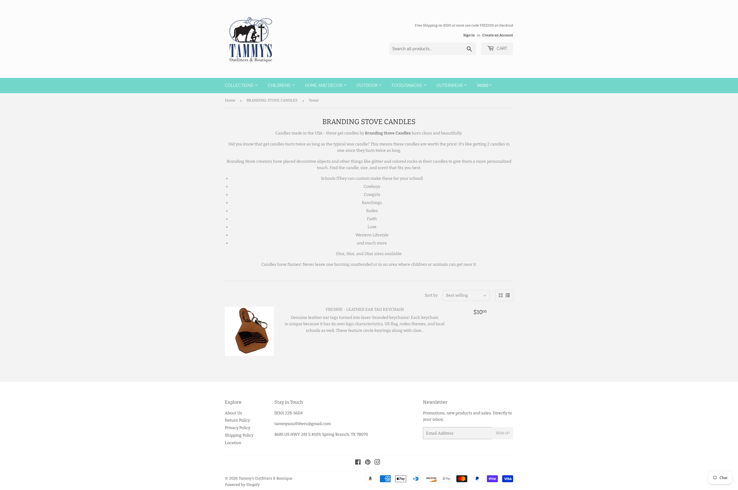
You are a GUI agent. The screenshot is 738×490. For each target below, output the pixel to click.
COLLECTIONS (240, 85)
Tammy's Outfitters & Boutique (265, 478)
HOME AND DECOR (324, 85)
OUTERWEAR (450, 85)
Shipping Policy (239, 435)
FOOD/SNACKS (407, 85)
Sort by (431, 295)
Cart (501, 48)
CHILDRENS (280, 85)
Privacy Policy (237, 427)
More (483, 85)
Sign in (469, 35)
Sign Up (502, 433)
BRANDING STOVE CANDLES (272, 100)
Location (233, 442)
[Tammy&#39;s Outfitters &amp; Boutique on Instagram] (377, 463)
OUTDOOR (368, 85)
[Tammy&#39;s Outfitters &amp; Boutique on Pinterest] (368, 463)
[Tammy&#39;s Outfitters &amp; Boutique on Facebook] (358, 463)
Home (230, 100)
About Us (233, 413)
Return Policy (237, 420)
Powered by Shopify (242, 484)
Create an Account (497, 35)
